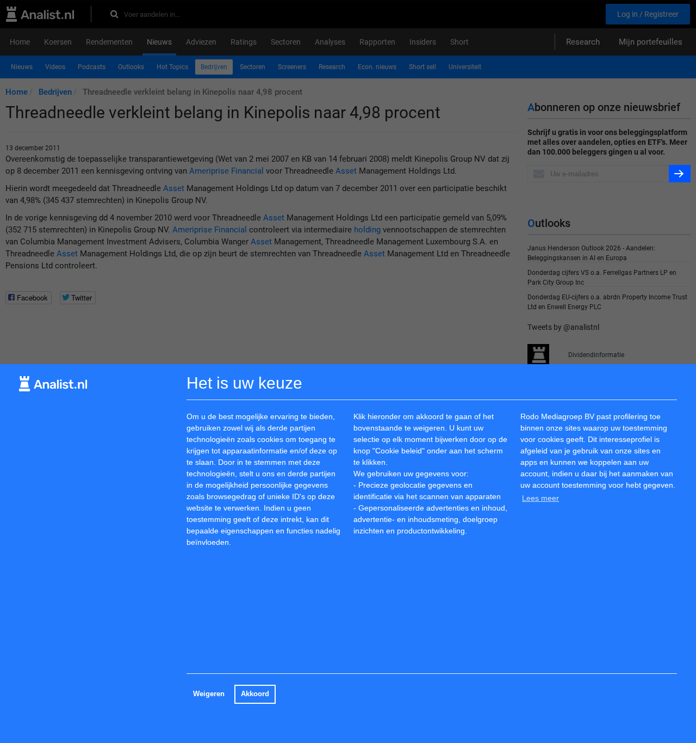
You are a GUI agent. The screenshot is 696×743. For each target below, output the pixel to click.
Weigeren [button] (209, 694)
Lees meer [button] (540, 498)
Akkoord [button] (255, 694)
